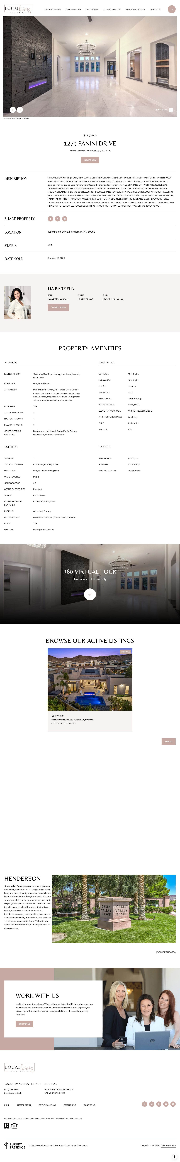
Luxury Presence (78, 1145)
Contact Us (89, 1105)
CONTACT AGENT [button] (58, 307)
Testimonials (70, 1105)
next (20, 110)
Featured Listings (112, 9)
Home (6, 1105)
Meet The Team (24, 1105)
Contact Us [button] (24, 1024)
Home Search (92, 9)
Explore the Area (166, 952)
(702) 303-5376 (86, 299)
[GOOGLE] (173, 1104)
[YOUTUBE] (166, 1104)
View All (168, 742)
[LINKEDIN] (151, 1104)
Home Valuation (73, 9)
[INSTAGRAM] (144, 1104)
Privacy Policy (168, 1145)
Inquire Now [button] (90, 160)
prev (13, 110)
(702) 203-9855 (11, 1090)
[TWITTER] (158, 1104)
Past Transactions (135, 9)
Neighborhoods (52, 9)
